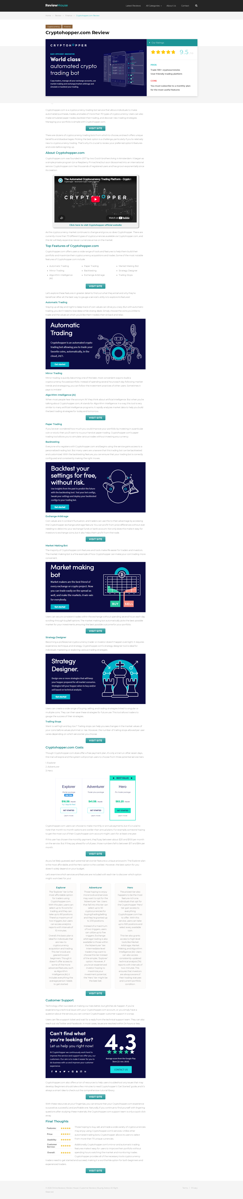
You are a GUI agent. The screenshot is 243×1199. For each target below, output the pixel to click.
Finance (68, 15)
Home (48, 15)
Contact (185, 6)
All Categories (153, 6)
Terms (185, 1188)
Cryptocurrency (53, 27)
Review (58, 15)
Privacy (194, 1188)
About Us (171, 6)
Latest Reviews (133, 6)
